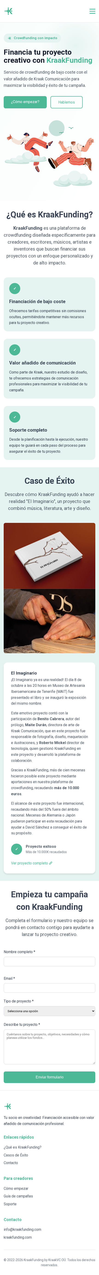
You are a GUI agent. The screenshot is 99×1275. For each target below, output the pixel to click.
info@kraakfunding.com (22, 1229)
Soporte (10, 1204)
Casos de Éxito (16, 1155)
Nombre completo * (19, 952)
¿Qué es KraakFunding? (22, 1147)
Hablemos (66, 102)
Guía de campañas (18, 1196)
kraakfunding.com (18, 1237)
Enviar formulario (50, 1077)
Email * (9, 978)
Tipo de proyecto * (19, 1001)
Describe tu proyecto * (22, 1024)
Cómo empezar (16, 1188)
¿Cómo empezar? (25, 102)
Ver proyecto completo (29, 863)
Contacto (11, 1163)
